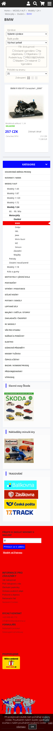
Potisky (12, 258)
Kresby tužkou (13, 353)
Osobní (17, 219)
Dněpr (17, 227)
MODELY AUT (11, 183)
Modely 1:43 (13, 188)
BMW (17, 223)
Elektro (9, 341)
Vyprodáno (26, 63)
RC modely (10, 324)
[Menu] (49, 4)
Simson (18, 247)
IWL (16, 231)
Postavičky (10, 282)
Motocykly (14, 215)
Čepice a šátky (12, 359)
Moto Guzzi (20, 239)
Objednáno (32, 54)
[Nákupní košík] (42, 4)
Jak (9, 580)
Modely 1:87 (13, 193)
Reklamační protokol (11, 628)
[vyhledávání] (35, 4)
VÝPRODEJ (9, 377)
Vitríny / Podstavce (15, 288)
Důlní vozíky (11, 294)
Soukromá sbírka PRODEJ (18, 172)
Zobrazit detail (34, 131)
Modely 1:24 (13, 207)
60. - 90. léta (15, 211)
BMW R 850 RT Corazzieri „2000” (26, 88)
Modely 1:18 (13, 267)
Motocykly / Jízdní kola (17, 277)
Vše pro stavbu (12, 330)
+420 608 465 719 (9, 617)
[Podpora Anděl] (11, 668)
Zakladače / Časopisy (16, 318)
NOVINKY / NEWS (13, 177)
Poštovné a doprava (10, 595)
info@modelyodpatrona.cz (13, 620)
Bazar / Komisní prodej (17, 365)
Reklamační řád (9, 598)
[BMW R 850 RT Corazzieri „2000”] (26, 107)
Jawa (17, 235)
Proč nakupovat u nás (11, 584)
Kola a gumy (13, 271)
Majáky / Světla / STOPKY (17, 312)
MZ (16, 243)
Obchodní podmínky (11, 587)
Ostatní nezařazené (18, 262)
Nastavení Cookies (10, 602)
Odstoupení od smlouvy (12, 632)
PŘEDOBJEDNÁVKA (35, 57)
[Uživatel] (28, 4)
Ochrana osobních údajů (12, 591)
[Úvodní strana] (4, 4)
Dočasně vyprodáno (25, 50)
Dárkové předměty (15, 347)
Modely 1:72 (13, 202)
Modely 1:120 (13, 198)
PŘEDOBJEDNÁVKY (13, 371)
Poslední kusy (15, 57)
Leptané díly (11, 306)
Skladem (19, 60)
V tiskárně (32, 60)
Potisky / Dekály (13, 300)
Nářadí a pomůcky (14, 336)
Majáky (17, 254)
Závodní (17, 250)
